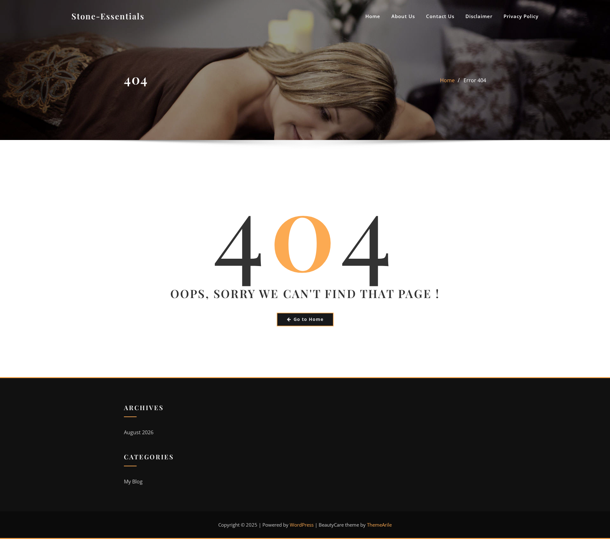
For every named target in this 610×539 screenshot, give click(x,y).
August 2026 (138, 432)
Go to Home (308, 319)
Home (372, 16)
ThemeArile (379, 525)
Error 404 (475, 80)
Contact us (440, 16)
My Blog (133, 481)
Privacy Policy (521, 16)
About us (403, 16)
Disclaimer (478, 16)
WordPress (302, 525)
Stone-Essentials (108, 15)
